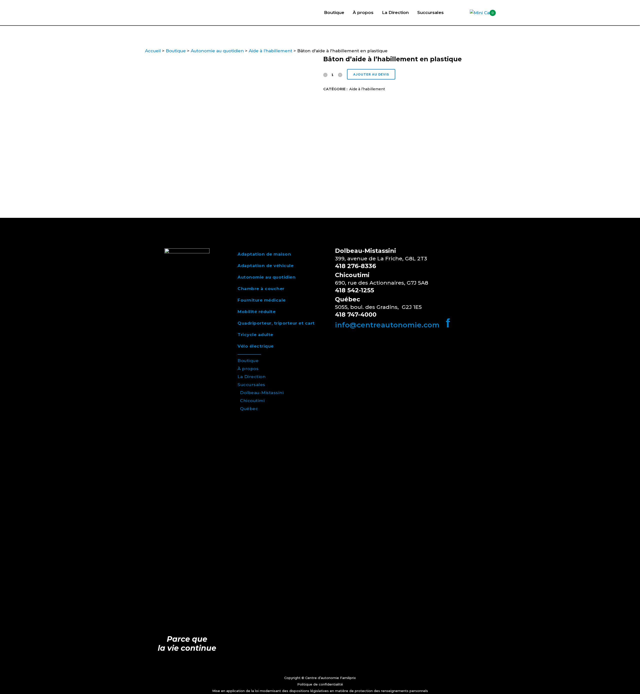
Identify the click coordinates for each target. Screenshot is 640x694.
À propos (248, 368)
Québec (249, 408)
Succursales (251, 384)
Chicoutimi (252, 400)
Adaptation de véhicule (266, 265)
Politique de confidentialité (320, 684)
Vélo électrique (256, 346)
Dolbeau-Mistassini (262, 392)
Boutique (176, 50)
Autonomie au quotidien (217, 50)
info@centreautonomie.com (387, 325)
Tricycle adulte (255, 334)
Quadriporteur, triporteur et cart (276, 323)
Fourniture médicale (262, 300)
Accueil (153, 50)
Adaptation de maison (264, 254)
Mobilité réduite (257, 311)
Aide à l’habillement (270, 50)
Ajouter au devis (371, 74)
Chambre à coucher (261, 288)
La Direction (252, 376)
